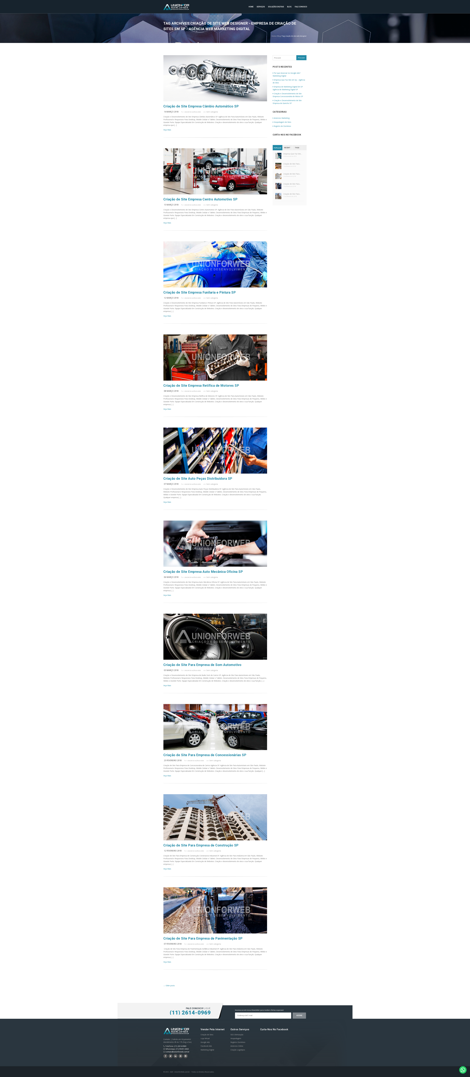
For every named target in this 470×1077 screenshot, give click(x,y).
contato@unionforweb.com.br (177, 1052)
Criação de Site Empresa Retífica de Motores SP (201, 386)
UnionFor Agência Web (192, 112)
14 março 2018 (171, 111)
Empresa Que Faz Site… (292, 154)
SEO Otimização (236, 1034)
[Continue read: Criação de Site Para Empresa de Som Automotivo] (215, 659)
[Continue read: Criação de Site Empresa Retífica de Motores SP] (215, 380)
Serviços (261, 7)
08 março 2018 (171, 391)
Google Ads (205, 1042)
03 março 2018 (171, 670)
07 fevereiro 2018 (173, 944)
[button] (463, 1070)
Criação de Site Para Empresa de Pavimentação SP (203, 938)
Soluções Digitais (276, 7)
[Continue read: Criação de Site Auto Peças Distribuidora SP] (215, 473)
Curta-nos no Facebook (287, 134)
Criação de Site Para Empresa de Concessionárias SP (204, 755)
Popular (277, 148)
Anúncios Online (236, 1046)
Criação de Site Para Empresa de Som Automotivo (202, 665)
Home (251, 7)
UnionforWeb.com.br (182, 1072)
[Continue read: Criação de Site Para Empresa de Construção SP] (215, 839)
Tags (297, 148)
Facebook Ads (206, 1046)
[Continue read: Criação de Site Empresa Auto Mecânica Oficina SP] (215, 566)
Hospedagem (235, 1038)
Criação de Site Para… (292, 164)
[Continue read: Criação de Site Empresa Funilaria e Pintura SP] (215, 287)
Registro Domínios (237, 1042)
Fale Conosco (301, 7)
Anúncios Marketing (281, 118)
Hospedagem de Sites (282, 122)
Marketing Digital (207, 1050)
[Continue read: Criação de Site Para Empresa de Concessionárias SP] (215, 749)
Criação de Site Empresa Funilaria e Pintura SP (199, 292)
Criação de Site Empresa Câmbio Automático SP (201, 106)
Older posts (169, 985)
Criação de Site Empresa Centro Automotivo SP (200, 199)
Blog (289, 7)
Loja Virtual (205, 1038)
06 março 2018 (171, 577)
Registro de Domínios (282, 126)
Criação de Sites (207, 1034)
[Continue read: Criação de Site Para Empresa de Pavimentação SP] (215, 933)
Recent (287, 148)
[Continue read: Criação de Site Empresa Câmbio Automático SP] (215, 100)
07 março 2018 (171, 484)
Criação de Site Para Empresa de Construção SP (201, 845)
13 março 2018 (171, 204)
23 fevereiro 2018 (173, 760)
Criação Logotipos (237, 1050)
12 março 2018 (171, 298)
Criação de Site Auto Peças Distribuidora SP (197, 479)
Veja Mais (167, 130)
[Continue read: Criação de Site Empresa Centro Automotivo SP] (215, 193)
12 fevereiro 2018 (173, 850)
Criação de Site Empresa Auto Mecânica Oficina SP (203, 572)
